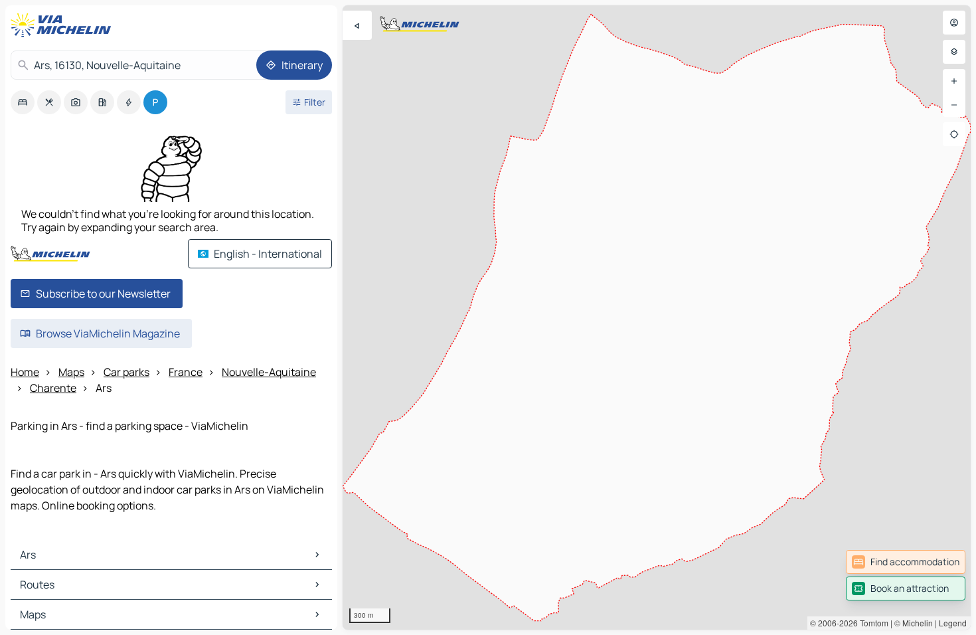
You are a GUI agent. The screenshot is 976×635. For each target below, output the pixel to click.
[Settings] (954, 52)
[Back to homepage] (64, 25)
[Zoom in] (954, 81)
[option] (23, 102)
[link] (905, 562)
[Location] (954, 134)
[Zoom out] (954, 105)
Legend (953, 622)
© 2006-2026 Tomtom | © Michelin (871, 622)
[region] (657, 317)
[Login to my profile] (954, 23)
